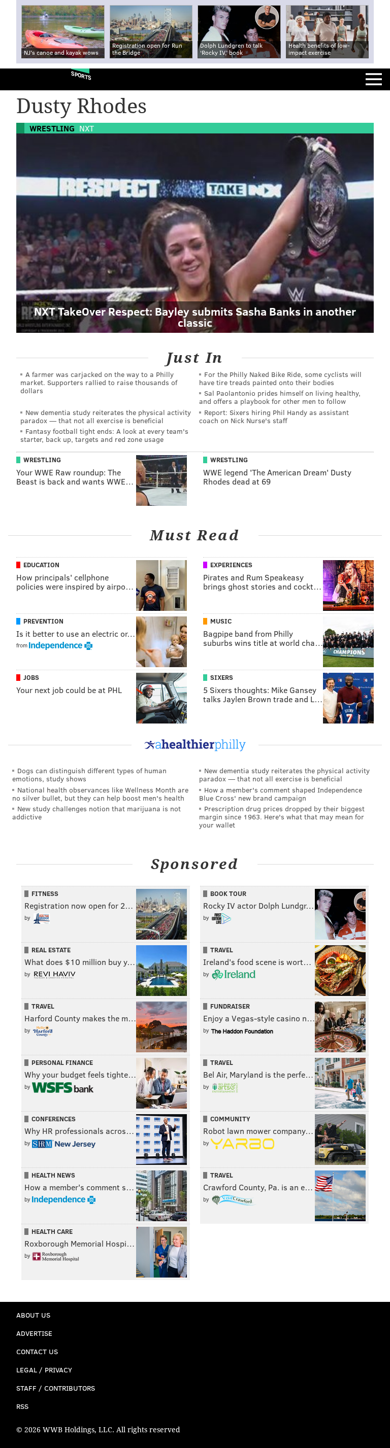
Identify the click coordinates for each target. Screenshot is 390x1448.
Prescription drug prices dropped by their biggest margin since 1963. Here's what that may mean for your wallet (282, 817)
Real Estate (51, 949)
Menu (374, 79)
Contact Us (37, 1351)
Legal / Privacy (44, 1369)
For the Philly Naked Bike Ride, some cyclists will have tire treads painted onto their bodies (280, 378)
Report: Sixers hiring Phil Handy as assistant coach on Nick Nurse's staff (274, 416)
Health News (53, 1175)
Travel (221, 949)
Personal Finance (62, 1062)
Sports (81, 75)
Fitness (44, 893)
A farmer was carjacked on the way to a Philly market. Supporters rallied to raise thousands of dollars (98, 382)
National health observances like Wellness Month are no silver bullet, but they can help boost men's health (100, 794)
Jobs (31, 677)
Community (230, 1118)
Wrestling (52, 128)
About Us (33, 1315)
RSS (22, 1406)
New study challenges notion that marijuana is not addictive (96, 812)
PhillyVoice (24, 79)
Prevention (43, 621)
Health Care (52, 1231)
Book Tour (228, 893)
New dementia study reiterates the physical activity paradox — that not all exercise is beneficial (105, 416)
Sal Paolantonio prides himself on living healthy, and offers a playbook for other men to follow (280, 397)
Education (41, 564)
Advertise (34, 1333)
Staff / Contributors (55, 1388)
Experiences (231, 564)
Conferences (53, 1118)
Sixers (221, 677)
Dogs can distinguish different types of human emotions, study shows (89, 774)
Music (221, 621)
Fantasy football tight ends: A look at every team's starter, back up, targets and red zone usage (104, 435)
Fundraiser (230, 1006)
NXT (86, 128)
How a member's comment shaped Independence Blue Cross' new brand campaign (280, 794)
